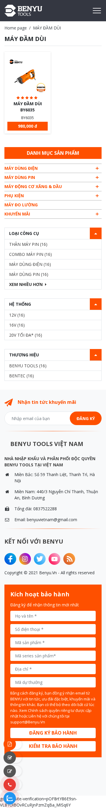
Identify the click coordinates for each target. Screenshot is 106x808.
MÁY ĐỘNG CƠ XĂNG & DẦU (33, 186)
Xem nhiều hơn (26, 284)
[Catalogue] (13, 744)
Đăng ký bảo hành (53, 733)
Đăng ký (86, 418)
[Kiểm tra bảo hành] (13, 757)
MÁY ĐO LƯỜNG (21, 205)
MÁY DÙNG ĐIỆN (21, 168)
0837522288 (45, 508)
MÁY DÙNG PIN (19, 177)
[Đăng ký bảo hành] (13, 771)
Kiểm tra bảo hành (53, 746)
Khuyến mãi (17, 214)
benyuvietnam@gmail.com (52, 519)
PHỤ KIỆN (14, 195)
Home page (15, 28)
